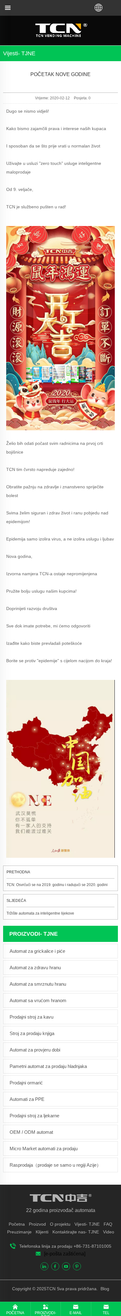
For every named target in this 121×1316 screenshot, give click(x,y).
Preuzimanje (19, 1231)
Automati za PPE (27, 1099)
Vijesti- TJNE (87, 1224)
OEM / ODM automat (31, 1132)
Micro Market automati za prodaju (44, 1148)
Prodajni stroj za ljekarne (34, 1115)
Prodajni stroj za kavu (31, 1017)
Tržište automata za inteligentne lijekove (40, 913)
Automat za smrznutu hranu (38, 984)
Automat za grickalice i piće (37, 951)
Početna (17, 1224)
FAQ (108, 1224)
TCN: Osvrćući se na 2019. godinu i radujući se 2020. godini (57, 885)
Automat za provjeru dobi (35, 1049)
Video (108, 1231)
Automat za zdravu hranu (35, 967)
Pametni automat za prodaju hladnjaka (48, 1066)
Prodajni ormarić (26, 1082)
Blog (104, 1288)
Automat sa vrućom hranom (38, 1000)
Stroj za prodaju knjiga (32, 1033)
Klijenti (42, 1231)
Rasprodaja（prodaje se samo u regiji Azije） (55, 1165)
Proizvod (37, 1224)
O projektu (60, 1224)
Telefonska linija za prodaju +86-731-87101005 (65, 1246)
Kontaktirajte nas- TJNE (75, 1231)
